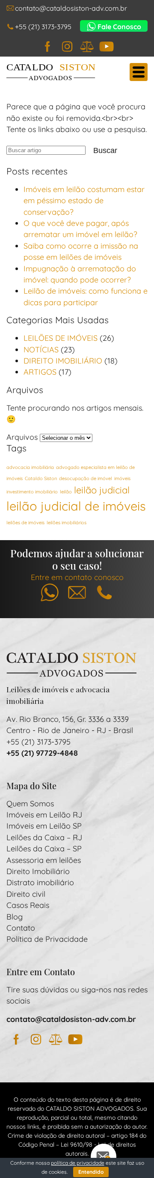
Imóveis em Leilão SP (44, 825)
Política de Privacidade (47, 939)
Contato (20, 927)
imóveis (122, 478)
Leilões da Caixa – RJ (44, 837)
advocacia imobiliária (30, 467)
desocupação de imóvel (85, 478)
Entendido (91, 1172)
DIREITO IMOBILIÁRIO (63, 360)
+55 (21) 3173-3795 (43, 26)
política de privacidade (77, 1163)
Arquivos (22, 437)
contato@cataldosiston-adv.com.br (71, 8)
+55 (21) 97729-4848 (42, 752)
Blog (14, 916)
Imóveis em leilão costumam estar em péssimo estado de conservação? (84, 200)
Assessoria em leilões (43, 860)
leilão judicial (102, 490)
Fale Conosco (119, 26)
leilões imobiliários (66, 523)
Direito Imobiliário (38, 871)
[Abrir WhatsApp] (132, 1156)
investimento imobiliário (32, 492)
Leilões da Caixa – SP (44, 848)
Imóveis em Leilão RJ (44, 814)
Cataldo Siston (41, 478)
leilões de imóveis (25, 523)
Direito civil (25, 894)
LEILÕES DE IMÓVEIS (61, 338)
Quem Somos (30, 803)
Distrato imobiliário (40, 882)
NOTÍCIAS (41, 349)
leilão (66, 492)
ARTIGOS (40, 371)
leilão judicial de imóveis (76, 506)
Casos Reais (27, 905)
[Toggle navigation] (139, 72)
